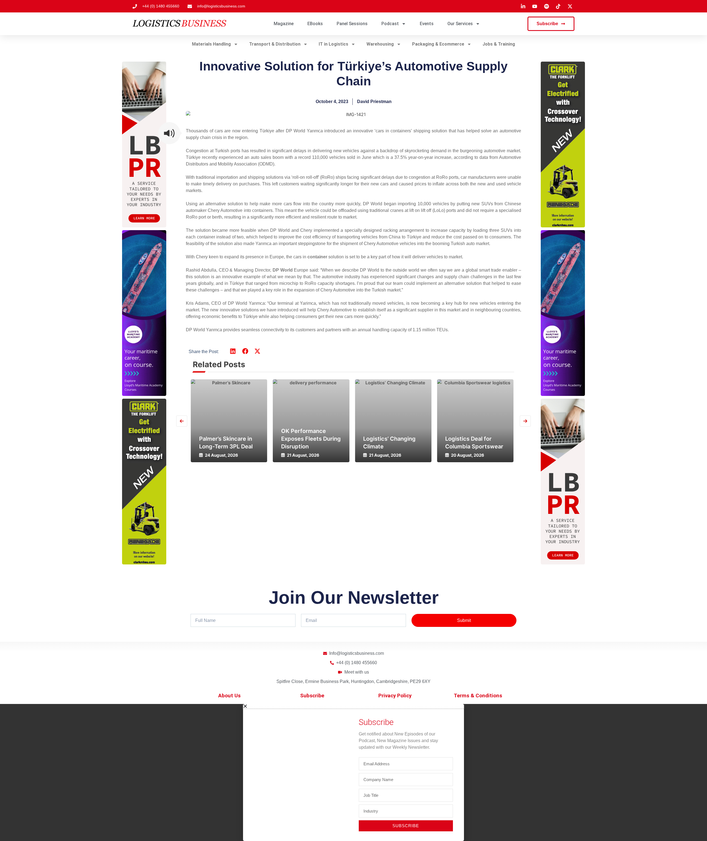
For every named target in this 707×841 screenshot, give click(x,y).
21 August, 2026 (221, 455)
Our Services (460, 23)
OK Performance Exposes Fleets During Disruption (229, 439)
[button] (169, 133)
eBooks (315, 23)
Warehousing (380, 44)
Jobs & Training (498, 44)
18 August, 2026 (467, 455)
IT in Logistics (333, 44)
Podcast (390, 23)
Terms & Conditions (478, 696)
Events (427, 23)
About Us (229, 696)
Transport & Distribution (274, 44)
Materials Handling (211, 44)
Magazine (284, 23)
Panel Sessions (352, 23)
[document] (353, 772)
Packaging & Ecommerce (438, 44)
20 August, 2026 (385, 455)
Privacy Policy (394, 696)
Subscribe (312, 696)
